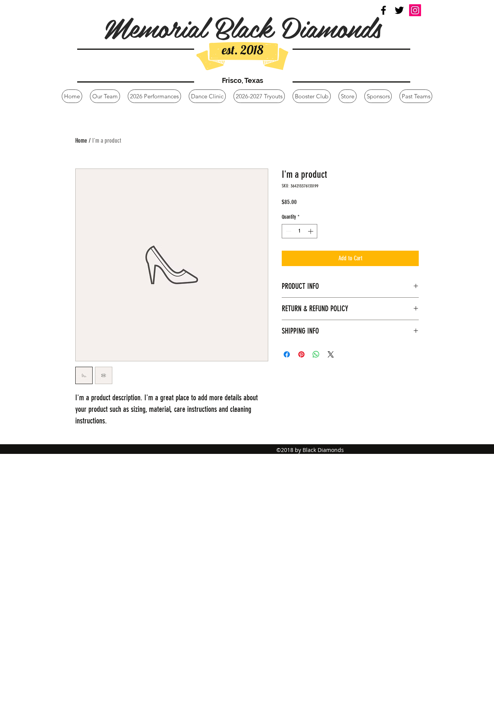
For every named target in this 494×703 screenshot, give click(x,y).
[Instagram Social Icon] (415, 10)
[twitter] (399, 10)
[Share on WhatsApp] (316, 354)
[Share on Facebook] (286, 354)
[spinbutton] (299, 231)
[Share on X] (330, 354)
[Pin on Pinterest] (301, 354)
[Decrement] (288, 231)
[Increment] (311, 231)
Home (81, 140)
